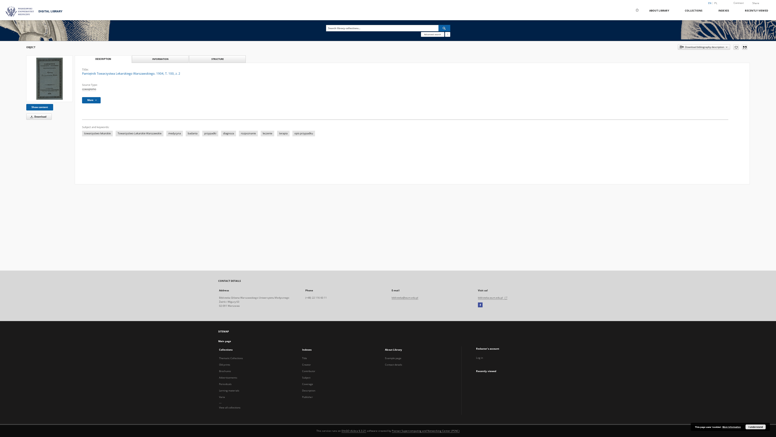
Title (304, 358)
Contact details (393, 364)
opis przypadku (303, 133)
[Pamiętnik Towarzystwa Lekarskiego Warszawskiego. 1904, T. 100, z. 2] (49, 79)
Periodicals (225, 384)
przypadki (210, 133)
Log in (479, 358)
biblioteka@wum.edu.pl (405, 297)
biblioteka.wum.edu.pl (491, 297)
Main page (224, 341)
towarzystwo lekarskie (97, 133)
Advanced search (432, 34)
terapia (283, 133)
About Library (659, 10)
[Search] (444, 28)
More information (731, 427)
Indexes (723, 10)
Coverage (307, 384)
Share (755, 3)
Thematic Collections (231, 358)
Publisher (307, 397)
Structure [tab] (217, 58)
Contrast (739, 3)
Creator (306, 364)
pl (715, 3)
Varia (222, 397)
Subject (306, 377)
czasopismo (89, 89)
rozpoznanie (248, 133)
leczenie (267, 133)
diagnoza (228, 133)
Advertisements (228, 377)
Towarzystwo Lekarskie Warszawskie (139, 133)
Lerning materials (229, 390)
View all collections (229, 407)
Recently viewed (756, 10)
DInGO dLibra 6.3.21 (354, 431)
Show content (40, 107)
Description (308, 390)
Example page (393, 358)
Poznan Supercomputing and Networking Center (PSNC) (426, 431)
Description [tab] (103, 59)
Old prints (224, 364)
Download (40, 116)
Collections (694, 10)
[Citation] (744, 47)
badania (192, 133)
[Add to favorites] (736, 47)
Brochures (225, 371)
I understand (756, 427)
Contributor (308, 371)
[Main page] (636, 10)
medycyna (174, 133)
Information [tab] (160, 58)
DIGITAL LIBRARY (50, 11)
